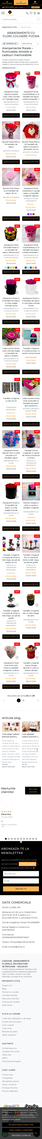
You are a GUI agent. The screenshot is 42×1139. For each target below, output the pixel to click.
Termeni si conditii (10, 992)
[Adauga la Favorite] (17, 86)
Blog (4, 989)
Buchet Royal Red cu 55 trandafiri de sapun (11, 144)
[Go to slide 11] (36, 839)
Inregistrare (7, 1078)
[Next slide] (37, 749)
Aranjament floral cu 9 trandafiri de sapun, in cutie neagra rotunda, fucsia (11, 302)
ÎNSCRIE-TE (21, 889)
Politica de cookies (25, 1115)
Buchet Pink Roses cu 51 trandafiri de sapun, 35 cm (11, 190)
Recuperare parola (10, 1081)
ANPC (5, 1058)
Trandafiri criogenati (11, 408)
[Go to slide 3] (12, 839)
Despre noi (7, 985)
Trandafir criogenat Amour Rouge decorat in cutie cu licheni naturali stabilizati (31, 667)
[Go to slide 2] (9, 839)
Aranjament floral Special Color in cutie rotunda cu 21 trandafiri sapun (11, 454)
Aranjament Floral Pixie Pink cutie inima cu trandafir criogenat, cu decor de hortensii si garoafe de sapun (11, 667)
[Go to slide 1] (6, 839)
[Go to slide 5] (18, 839)
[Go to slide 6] (21, 839)
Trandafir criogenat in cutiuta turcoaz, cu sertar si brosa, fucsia (31, 350)
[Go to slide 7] (24, 839)
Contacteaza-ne (9, 1048)
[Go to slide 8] (27, 839)
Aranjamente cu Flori (9, 27)
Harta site (6, 1055)
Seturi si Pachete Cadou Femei (31, 410)
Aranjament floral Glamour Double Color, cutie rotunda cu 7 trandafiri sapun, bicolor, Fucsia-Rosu (11, 95)
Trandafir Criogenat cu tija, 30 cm (11, 399)
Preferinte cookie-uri (21, 1135)
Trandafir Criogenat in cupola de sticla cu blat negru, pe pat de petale (11, 614)
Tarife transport (9, 1035)
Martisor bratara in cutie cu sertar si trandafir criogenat (31, 505)
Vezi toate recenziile (33, 790)
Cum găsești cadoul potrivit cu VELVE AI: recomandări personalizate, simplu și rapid (31, 735)
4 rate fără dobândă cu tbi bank (16, 1018)
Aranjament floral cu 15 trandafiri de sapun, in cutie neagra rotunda (11, 506)
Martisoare (31, 357)
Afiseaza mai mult (8, 67)
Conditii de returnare (11, 1022)
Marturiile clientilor (10, 999)
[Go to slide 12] (21, 842)
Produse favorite (10, 1088)
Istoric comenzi (9, 1085)
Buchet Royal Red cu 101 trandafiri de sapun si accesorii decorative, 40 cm (31, 145)
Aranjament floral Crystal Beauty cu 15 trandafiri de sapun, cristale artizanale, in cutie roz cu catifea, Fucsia (31, 249)
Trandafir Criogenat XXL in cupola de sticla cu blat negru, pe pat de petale (31, 558)
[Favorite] (31, 13)
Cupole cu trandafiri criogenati (31, 463)
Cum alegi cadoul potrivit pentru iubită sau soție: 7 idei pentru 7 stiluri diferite (11, 735)
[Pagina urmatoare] (38, 700)
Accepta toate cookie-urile (21, 1125)
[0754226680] (27, 13)
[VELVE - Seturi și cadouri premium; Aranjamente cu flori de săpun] (10, 13)
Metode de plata (9, 1032)
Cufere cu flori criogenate (31, 200)
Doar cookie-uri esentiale (21, 1130)
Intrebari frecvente (11, 1051)
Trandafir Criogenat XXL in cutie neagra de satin (31, 613)
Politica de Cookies (11, 1002)
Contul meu (7, 1075)
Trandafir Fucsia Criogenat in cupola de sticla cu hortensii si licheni (31, 454)
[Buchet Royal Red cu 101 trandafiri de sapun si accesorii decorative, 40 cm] (31, 130)
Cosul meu (7, 1028)
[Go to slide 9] (30, 839)
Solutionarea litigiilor (11, 1061)
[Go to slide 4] (15, 839)
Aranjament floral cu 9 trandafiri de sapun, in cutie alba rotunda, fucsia (31, 302)
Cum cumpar (8, 1025)
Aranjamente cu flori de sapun (11, 103)
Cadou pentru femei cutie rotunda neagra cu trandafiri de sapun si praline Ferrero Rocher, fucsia (11, 352)
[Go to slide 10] (33, 839)
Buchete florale (11, 151)
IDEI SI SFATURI (8, 767)
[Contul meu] (35, 13)
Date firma (7, 1005)
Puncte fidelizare (10, 1091)
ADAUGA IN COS (11, 115)
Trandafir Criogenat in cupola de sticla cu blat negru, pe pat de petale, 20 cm (11, 558)
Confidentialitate (10, 995)
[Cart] (38, 13)
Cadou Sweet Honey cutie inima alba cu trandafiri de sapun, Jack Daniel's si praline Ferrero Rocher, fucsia (31, 402)
